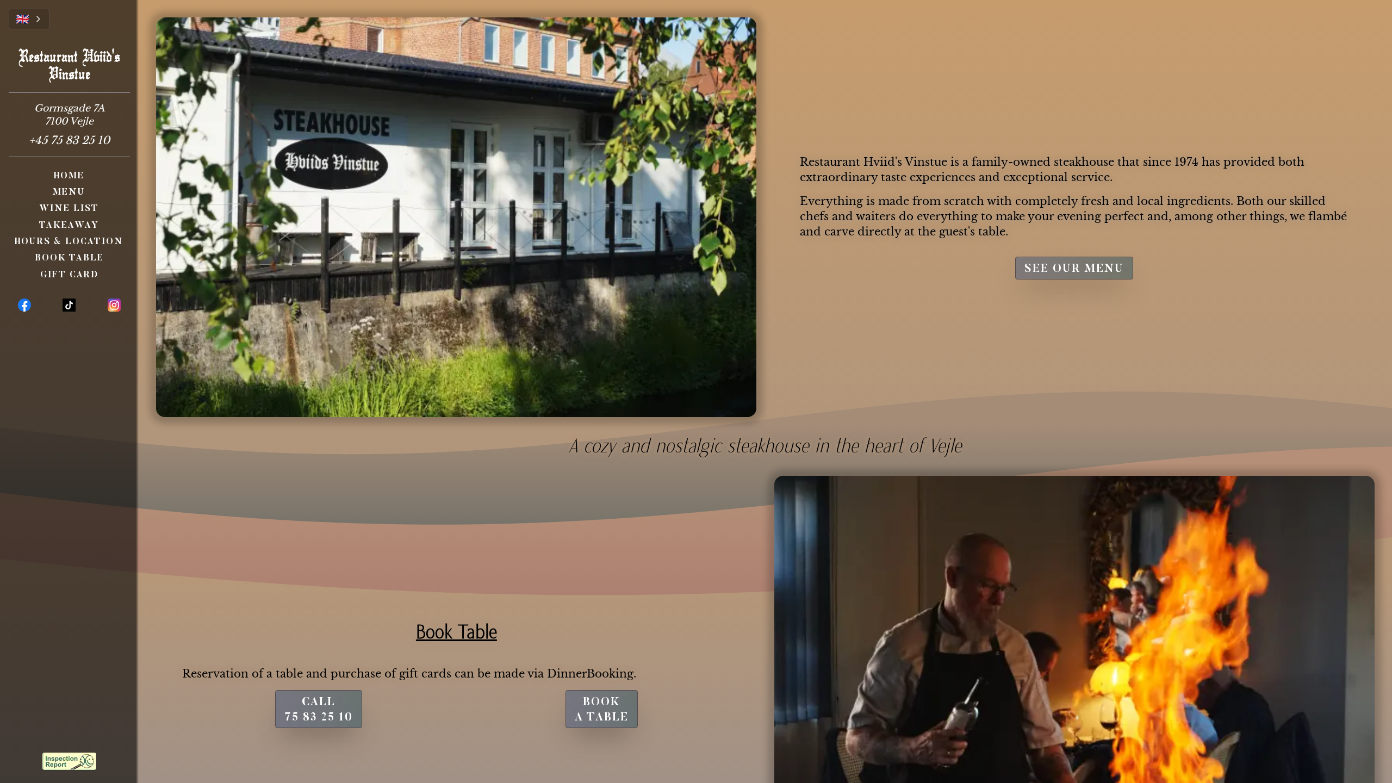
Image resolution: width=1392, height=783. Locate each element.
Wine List (69, 208)
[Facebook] (24, 305)
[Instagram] (114, 305)
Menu (69, 192)
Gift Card (69, 275)
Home (69, 176)
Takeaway (69, 225)
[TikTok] (69, 305)
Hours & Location (69, 242)
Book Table (69, 258)
